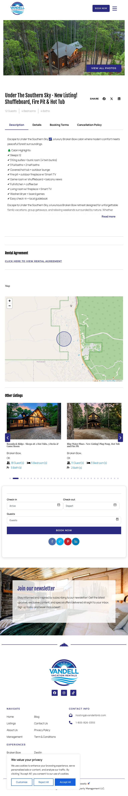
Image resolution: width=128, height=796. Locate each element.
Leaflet (102, 381)
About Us (12, 730)
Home (10, 716)
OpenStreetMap (110, 381)
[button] (104, 99)
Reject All (43, 782)
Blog (36, 716)
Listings (11, 723)
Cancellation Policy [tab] (89, 125)
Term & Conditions (45, 737)
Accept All (65, 782)
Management (14, 737)
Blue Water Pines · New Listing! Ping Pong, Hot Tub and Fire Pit (33, 445)
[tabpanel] (64, 180)
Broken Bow (14, 752)
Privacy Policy (42, 730)
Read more (109, 216)
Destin (38, 752)
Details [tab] (37, 125)
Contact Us (41, 723)
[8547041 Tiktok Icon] (73, 693)
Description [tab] (16, 125)
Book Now (64, 530)
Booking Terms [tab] (59, 125)
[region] (43, 771)
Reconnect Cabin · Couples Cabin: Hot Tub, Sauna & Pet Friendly (94, 445)
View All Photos (103, 68)
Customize (21, 782)
